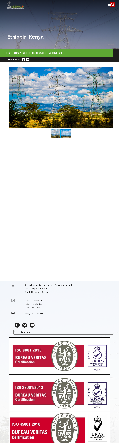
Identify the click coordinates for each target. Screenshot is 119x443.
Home (9, 53)
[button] (110, 97)
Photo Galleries (39, 53)
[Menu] (109, 5)
